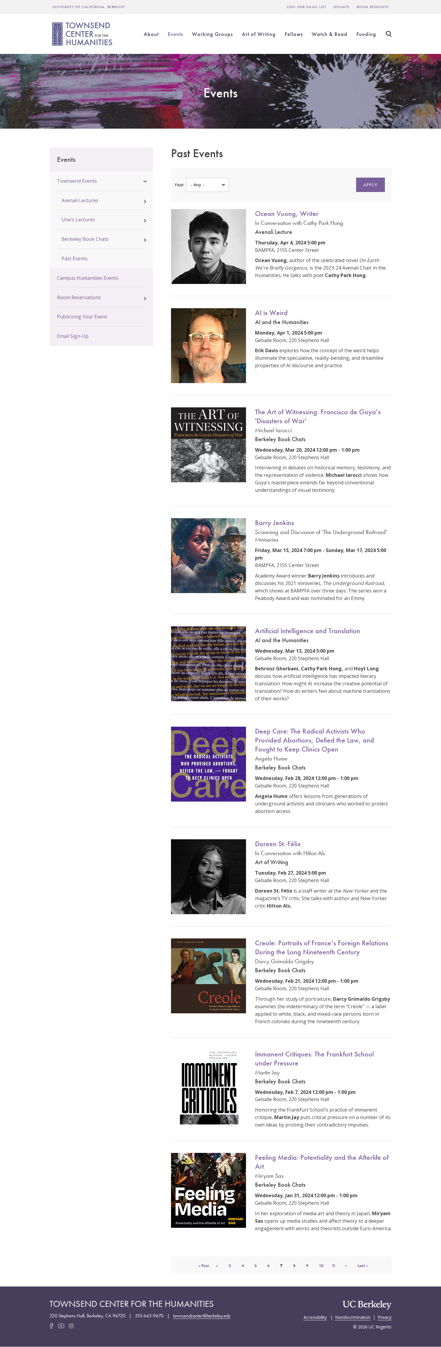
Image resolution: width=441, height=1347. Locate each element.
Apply (370, 185)
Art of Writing (259, 34)
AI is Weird (271, 312)
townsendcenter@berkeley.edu (201, 1316)
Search (389, 34)
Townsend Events (77, 181)
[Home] (83, 34)
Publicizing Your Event (82, 316)
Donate (342, 6)
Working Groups (212, 34)
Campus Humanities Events (87, 278)
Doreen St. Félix (278, 843)
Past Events (75, 258)
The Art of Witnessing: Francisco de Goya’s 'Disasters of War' (318, 416)
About (151, 34)
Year (179, 185)
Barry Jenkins (274, 522)
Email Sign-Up (72, 336)
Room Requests (372, 6)
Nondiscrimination (352, 1316)
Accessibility (315, 1316)
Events (175, 34)
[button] (145, 180)
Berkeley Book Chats (85, 239)
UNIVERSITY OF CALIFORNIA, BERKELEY (88, 6)
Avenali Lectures (80, 200)
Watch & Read (329, 34)
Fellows (294, 34)
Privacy (385, 1316)
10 (323, 1265)
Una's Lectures (78, 219)
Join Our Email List (306, 6)
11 (336, 1265)
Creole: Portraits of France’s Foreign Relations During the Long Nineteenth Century (321, 947)
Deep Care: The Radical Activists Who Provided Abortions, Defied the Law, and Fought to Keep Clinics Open (314, 740)
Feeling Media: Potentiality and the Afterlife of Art (321, 1162)
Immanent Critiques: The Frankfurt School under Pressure (314, 1058)
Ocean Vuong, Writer (287, 213)
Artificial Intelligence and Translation (307, 630)
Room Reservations (79, 297)
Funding (366, 34)
